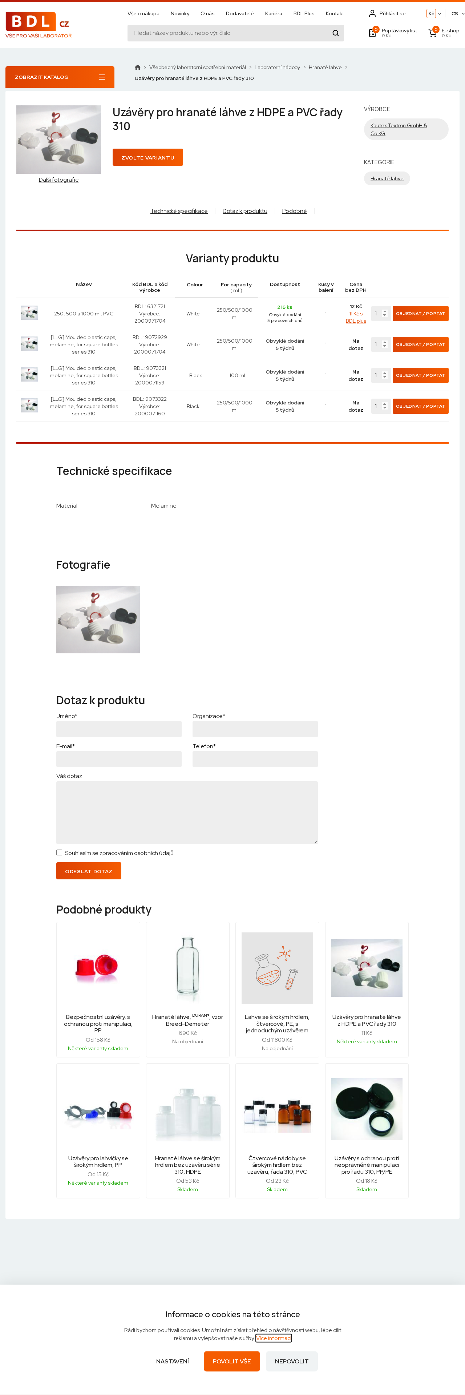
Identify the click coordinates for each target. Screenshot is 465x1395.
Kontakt (335, 13)
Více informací (273, 1338)
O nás (208, 13)
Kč (431, 14)
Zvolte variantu (147, 157)
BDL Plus (304, 13)
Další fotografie (59, 180)
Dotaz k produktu (245, 211)
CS (455, 14)
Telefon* (204, 746)
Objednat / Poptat (420, 314)
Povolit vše (232, 1361)
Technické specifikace (179, 211)
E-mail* (65, 746)
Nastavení (172, 1361)
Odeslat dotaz (89, 871)
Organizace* (209, 716)
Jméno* (66, 716)
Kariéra (273, 13)
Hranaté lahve (325, 67)
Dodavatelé (240, 13)
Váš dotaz (69, 776)
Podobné (294, 211)
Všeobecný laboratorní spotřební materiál (197, 67)
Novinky (180, 13)
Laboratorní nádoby (277, 67)
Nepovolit (292, 1361)
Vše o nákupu (143, 13)
